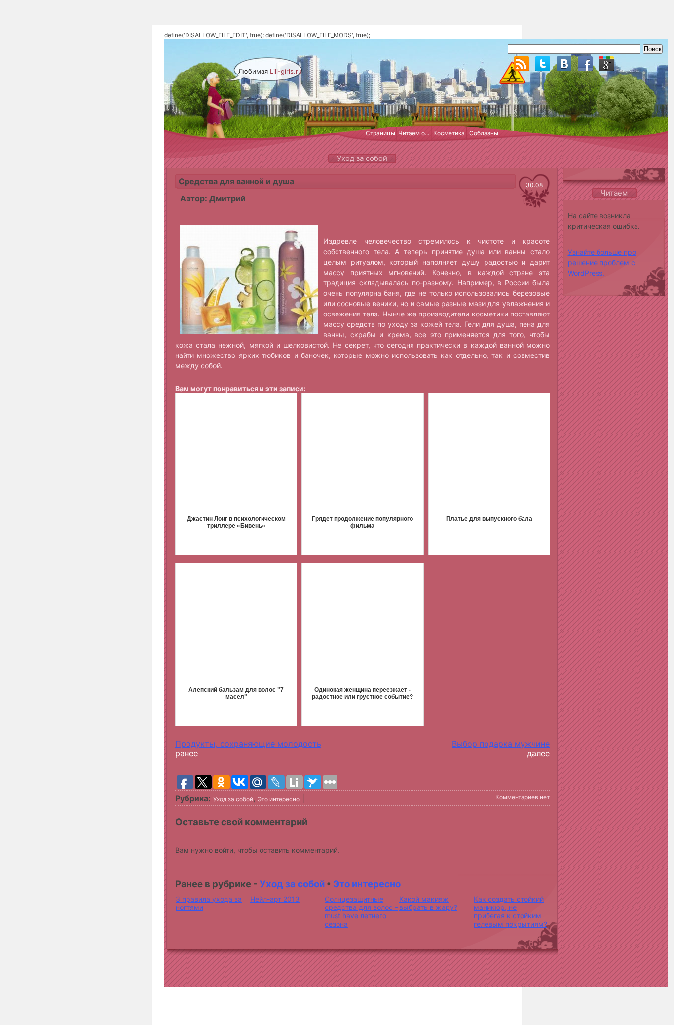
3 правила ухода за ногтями (209, 903)
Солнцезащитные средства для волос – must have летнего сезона (361, 911)
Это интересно (279, 799)
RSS (521, 63)
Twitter (542, 63)
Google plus (606, 63)
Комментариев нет (522, 797)
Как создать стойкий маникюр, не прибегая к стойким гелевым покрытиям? (510, 911)
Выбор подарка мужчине (501, 744)
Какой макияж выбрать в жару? (428, 903)
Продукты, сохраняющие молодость (248, 744)
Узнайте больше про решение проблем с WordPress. (602, 262)
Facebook (585, 63)
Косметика (449, 133)
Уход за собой (233, 799)
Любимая (270, 71)
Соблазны (483, 133)
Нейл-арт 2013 (275, 899)
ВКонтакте (564, 63)
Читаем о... (413, 133)
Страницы (380, 133)
